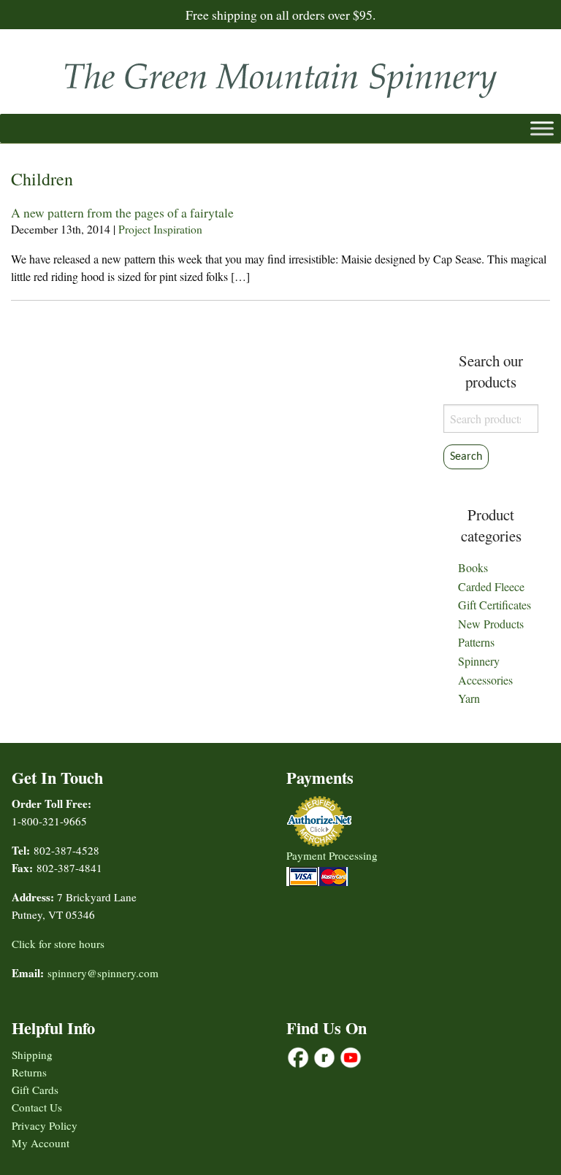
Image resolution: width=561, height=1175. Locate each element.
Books (473, 567)
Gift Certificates (494, 604)
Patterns (476, 642)
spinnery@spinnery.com (103, 973)
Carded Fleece (491, 586)
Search (466, 457)
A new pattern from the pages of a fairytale (122, 212)
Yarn (469, 698)
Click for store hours (58, 943)
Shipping (32, 1054)
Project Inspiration (160, 229)
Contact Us (37, 1107)
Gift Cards (35, 1089)
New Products (491, 623)
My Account (40, 1143)
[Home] (280, 75)
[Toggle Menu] (542, 128)
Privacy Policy (44, 1125)
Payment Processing (332, 855)
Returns (29, 1072)
